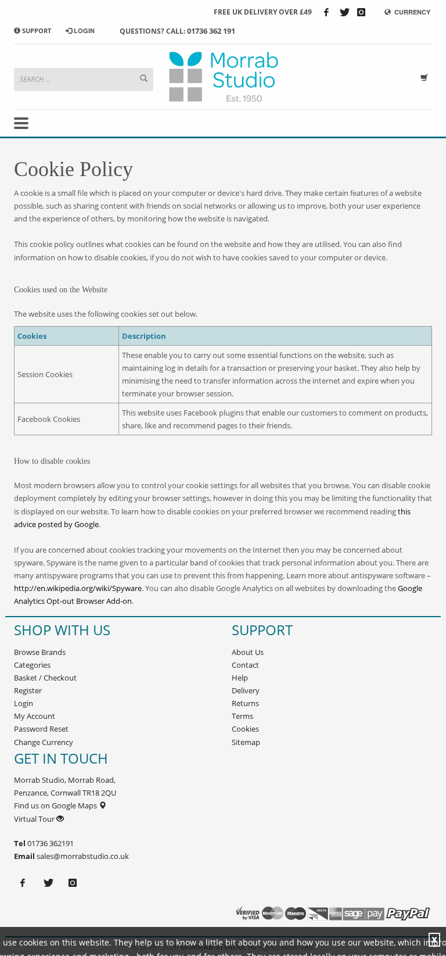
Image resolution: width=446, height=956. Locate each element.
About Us (248, 652)
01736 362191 (50, 843)
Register (28, 690)
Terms (242, 716)
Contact (245, 665)
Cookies (245, 729)
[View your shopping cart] (426, 76)
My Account (34, 716)
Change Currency (43, 742)
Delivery (246, 690)
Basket (25, 677)
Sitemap (246, 742)
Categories (32, 665)
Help (240, 677)
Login (23, 703)
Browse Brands (40, 652)
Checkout (60, 677)
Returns (245, 703)
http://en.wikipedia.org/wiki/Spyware (78, 588)
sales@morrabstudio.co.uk (83, 856)
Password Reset (41, 729)
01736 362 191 (211, 31)
